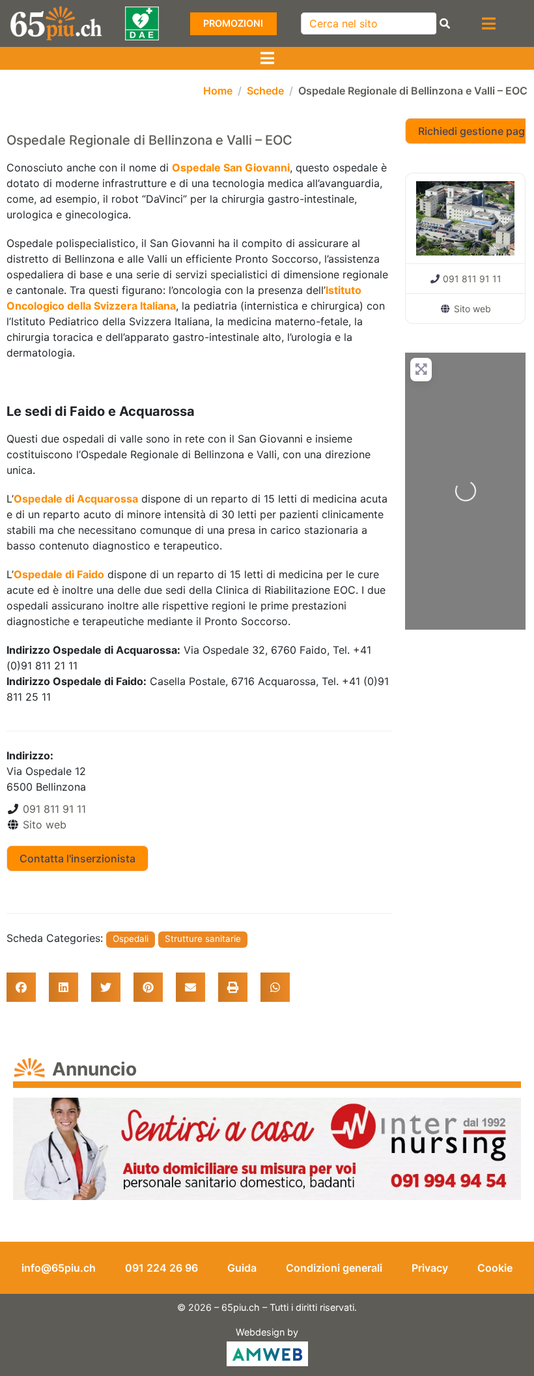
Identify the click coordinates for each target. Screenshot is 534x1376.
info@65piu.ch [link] (58, 1267)
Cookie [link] (495, 1267)
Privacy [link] (430, 1267)
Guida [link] (242, 1267)
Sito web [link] (44, 824)
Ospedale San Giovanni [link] (231, 167)
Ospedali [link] (130, 938)
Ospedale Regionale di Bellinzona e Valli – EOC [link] (149, 140)
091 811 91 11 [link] (54, 808)
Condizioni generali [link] (334, 1267)
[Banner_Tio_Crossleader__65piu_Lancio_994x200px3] (267, 1147)
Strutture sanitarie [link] (203, 938)
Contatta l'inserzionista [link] (77, 858)
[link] (56, 22)
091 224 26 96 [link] (161, 1267)
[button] (21, 987)
